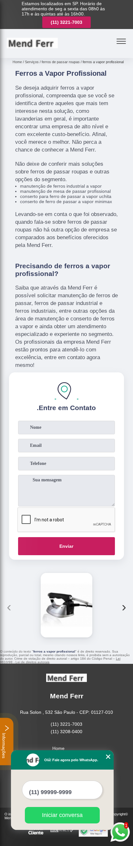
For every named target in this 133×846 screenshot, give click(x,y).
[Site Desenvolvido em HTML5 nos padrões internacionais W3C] (62, 830)
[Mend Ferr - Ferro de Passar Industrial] (32, 51)
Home (58, 748)
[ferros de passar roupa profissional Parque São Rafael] (66, 605)
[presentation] (9, 607)
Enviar (66, 546)
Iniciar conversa (62, 815)
